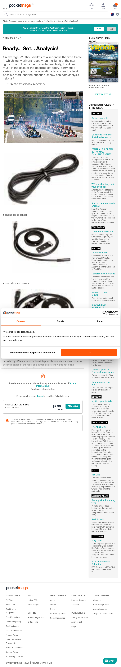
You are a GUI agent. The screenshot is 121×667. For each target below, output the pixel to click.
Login (40, 396)
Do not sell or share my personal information (32, 352)
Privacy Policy (12, 635)
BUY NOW (73, 406)
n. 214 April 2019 (48, 21)
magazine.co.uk (100, 609)
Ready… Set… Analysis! (68, 21)
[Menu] (4, 5)
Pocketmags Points (58, 613)
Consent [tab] (21, 321)
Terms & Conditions (14, 647)
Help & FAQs (33, 600)
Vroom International (31, 21)
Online (52, 609)
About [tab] (100, 321)
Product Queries (78, 600)
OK (89, 352)
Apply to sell (76, 622)
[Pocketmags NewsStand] (19, 6)
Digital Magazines (57, 618)
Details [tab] (60, 321)
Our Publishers (12, 626)
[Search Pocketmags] (6, 15)
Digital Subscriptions (12, 21)
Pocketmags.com (101, 604)
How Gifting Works (36, 617)
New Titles (10, 604)
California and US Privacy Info (13, 641)
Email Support (34, 604)
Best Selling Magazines (11, 611)
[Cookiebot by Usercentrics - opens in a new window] (105, 313)
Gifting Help (33, 622)
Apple (52, 600)
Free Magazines (13, 617)
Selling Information (79, 617)
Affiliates (75, 604)
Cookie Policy (12, 652)
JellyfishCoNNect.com (103, 613)
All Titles (9, 600)
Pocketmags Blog (13, 622)
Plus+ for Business (14, 630)
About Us (97, 600)
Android (53, 604)
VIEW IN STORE (103, 94)
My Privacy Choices (14, 656)
